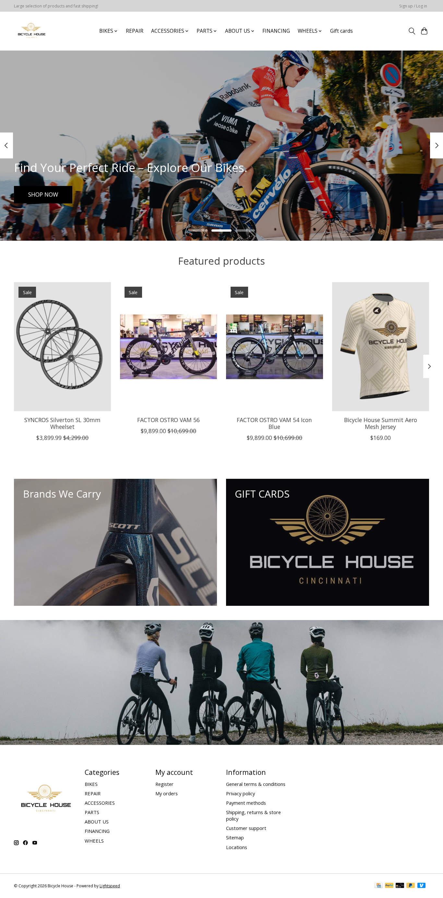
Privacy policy (240, 793)
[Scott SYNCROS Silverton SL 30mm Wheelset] (62, 346)
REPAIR (134, 31)
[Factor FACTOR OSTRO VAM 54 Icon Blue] (274, 346)
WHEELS (94, 840)
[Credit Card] (379, 886)
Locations (236, 847)
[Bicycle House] (31, 31)
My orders (166, 793)
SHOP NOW (43, 194)
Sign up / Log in (413, 6)
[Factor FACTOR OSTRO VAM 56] (168, 346)
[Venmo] (421, 886)
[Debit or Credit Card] (400, 886)
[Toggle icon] (411, 31)
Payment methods (246, 803)
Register (164, 784)
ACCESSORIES (100, 803)
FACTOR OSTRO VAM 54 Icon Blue (274, 423)
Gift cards (341, 31)
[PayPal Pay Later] (410, 886)
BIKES (91, 784)
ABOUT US (97, 821)
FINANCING (276, 31)
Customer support (246, 828)
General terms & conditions (255, 784)
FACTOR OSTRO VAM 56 (168, 420)
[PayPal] (389, 886)
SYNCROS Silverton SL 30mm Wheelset (62, 423)
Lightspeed (110, 886)
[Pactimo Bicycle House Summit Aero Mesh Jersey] (380, 346)
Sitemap (235, 837)
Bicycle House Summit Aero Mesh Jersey (380, 423)
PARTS (92, 812)
